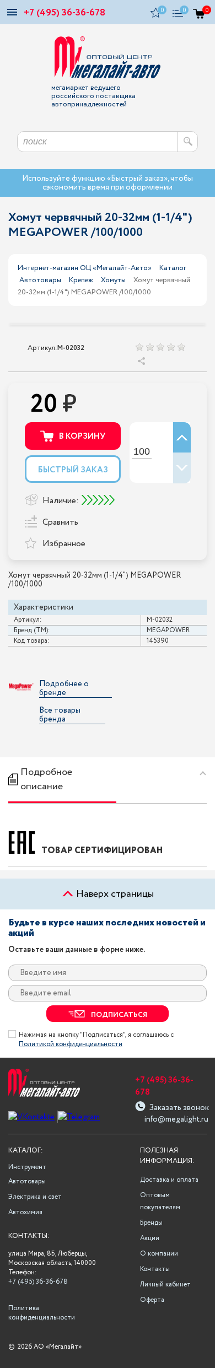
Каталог (172, 268)
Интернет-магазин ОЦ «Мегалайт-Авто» (85, 268)
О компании (159, 1253)
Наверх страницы (114, 894)
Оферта (152, 1300)
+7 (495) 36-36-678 (64, 13)
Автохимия (25, 1212)
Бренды (151, 1222)
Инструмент (27, 1167)
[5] (181, 347)
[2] (150, 347)
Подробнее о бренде (64, 689)
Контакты (155, 1269)
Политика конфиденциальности (40, 1313)
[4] (170, 347)
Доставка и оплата (169, 1179)
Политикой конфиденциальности (70, 1044)
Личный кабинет (165, 1284)
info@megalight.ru (175, 1119)
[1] (139, 347)
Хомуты (113, 280)
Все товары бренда (59, 715)
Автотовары (40, 280)
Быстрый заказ (73, 470)
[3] (160, 347)
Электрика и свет (35, 1197)
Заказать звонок (179, 1106)
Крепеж (81, 280)
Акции (149, 1238)
